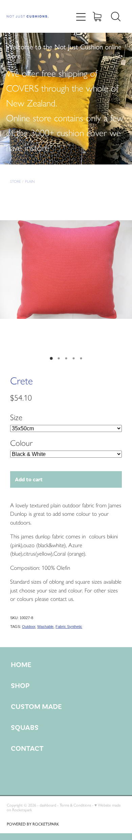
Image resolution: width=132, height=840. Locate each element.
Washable (45, 627)
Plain (30, 181)
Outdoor (28, 627)
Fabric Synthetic (69, 627)
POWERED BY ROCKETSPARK (33, 824)
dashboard (48, 805)
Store (15, 181)
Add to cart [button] (29, 479)
